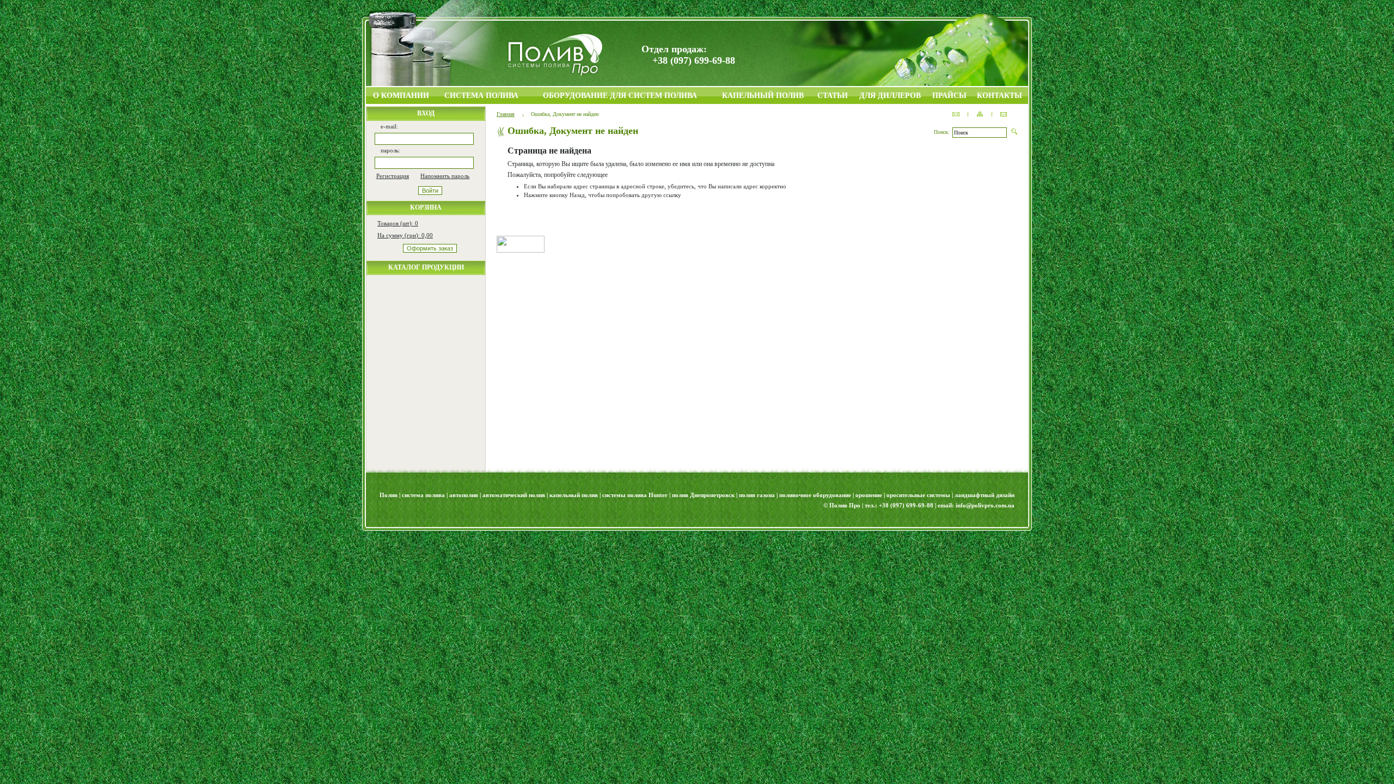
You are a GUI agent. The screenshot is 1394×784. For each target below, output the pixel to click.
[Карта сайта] (979, 114)
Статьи (832, 95)
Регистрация (392, 176)
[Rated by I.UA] (521, 250)
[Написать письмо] (1003, 114)
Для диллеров (890, 95)
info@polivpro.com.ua (985, 505)
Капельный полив (763, 95)
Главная (506, 114)
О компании (401, 95)
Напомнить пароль (444, 176)
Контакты (999, 95)
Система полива (481, 95)
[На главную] (955, 114)
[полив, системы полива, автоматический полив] (555, 73)
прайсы (949, 95)
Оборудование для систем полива (620, 95)
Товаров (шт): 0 (397, 223)
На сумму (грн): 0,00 (405, 235)
